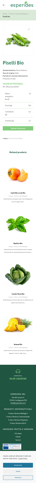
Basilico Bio (18, 243)
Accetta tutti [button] (18, 465)
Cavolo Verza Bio (18, 294)
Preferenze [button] (18, 477)
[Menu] (5, 5)
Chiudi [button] (18, 471)
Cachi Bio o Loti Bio (18, 193)
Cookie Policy (22, 458)
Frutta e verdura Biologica (18, 14)
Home (5, 14)
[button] (18, 128)
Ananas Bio (18, 344)
